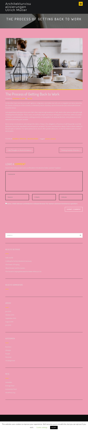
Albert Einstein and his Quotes (15, 268)
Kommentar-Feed (11, 389)
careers (47, 139)
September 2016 (10, 318)
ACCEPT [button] (53, 427)
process (53, 139)
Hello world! (9, 258)
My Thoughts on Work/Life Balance (20, 150)
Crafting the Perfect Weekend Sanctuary (18, 261)
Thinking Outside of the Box (70, 150)
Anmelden (8, 382)
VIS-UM (29, 98)
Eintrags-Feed (9, 386)
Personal (23, 139)
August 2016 (9, 322)
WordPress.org (10, 393)
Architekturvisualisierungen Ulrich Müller (18, 7)
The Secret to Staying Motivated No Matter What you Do (23, 271)
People (7, 354)
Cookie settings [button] (41, 427)
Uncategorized (32, 139)
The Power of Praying (12, 264)
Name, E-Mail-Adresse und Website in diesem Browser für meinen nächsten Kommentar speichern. (42, 204)
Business (16, 139)
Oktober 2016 (9, 315)
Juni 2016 (8, 325)
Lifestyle (8, 350)
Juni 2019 (8, 311)
